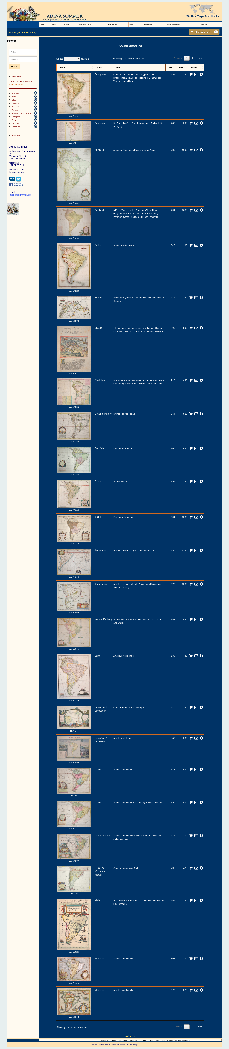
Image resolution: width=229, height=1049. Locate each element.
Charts (67, 24)
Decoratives (148, 24)
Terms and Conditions (137, 1040)
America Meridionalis (123, 769)
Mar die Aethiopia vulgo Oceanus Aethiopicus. (134, 550)
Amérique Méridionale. (123, 245)
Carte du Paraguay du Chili (125, 868)
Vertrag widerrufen (182, 1040)
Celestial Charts (84, 24)
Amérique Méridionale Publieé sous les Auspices (135, 150)
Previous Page (29, 32)
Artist (99, 67)
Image (62, 67)
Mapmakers (17, 135)
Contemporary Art (173, 24)
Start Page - (15, 32)
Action (194, 67)
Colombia (15, 103)
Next (200, 58)
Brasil (14, 97)
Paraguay (16, 117)
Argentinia (16, 93)
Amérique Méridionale (123, 656)
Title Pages (112, 24)
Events (170, 1040)
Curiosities (203, 24)
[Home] (50, 13)
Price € (182, 67)
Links (163, 1040)
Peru (14, 120)
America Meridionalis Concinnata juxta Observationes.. (138, 802)
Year (171, 67)
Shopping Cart (206, 32)
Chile (14, 100)
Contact (114, 1040)
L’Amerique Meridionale (124, 414)
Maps (42, 24)
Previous (178, 58)
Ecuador (15, 107)
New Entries (17, 76)
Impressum (123, 1040)
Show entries (72, 58)
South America (120, 481)
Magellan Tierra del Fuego (22, 113)
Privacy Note (154, 1040)
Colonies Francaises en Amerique (128, 707)
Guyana (15, 110)
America (28, 81)
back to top (130, 1036)
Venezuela (16, 127)
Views (54, 24)
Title (118, 67)
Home (11, 81)
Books (132, 24)
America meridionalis (123, 990)
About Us (104, 1040)
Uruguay (15, 123)
